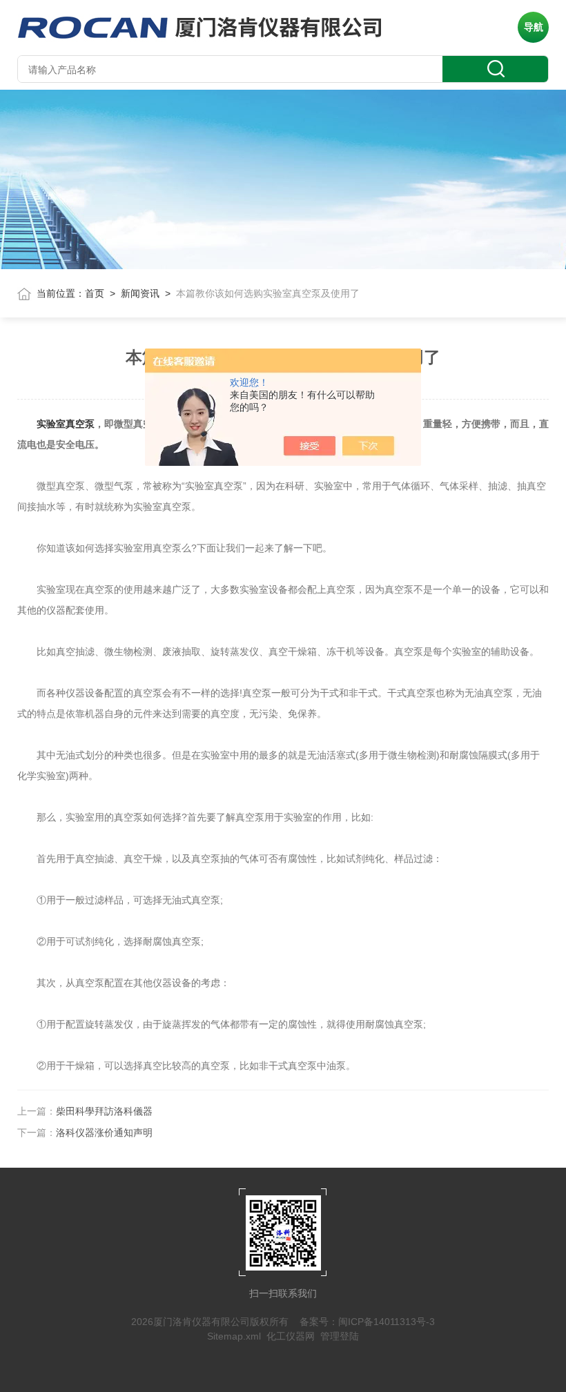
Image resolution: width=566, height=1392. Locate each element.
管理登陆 (339, 1336)
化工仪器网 (290, 1336)
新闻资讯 (140, 293)
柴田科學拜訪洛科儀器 (104, 1111)
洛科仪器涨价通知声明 (104, 1132)
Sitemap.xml (234, 1336)
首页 (94, 293)
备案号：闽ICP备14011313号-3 (367, 1321)
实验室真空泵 (66, 423)
